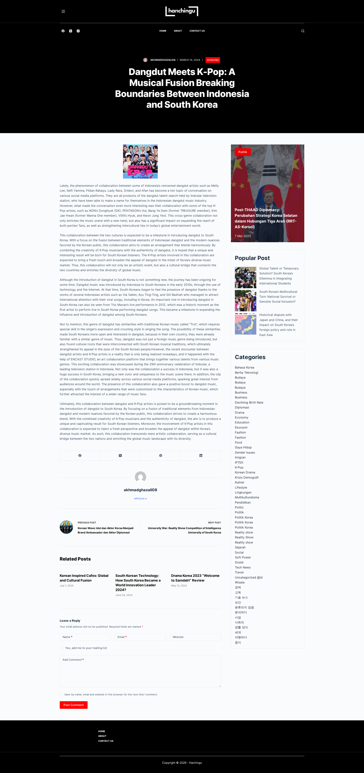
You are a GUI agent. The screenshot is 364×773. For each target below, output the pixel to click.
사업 (238, 617)
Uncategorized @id (249, 577)
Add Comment (73, 659)
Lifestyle (241, 487)
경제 (238, 587)
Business (241, 392)
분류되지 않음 (244, 607)
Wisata (240, 582)
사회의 (239, 622)
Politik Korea (244, 517)
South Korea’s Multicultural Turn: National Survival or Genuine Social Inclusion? (278, 297)
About (178, 30)
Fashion (240, 432)
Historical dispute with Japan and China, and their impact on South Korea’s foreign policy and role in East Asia (278, 325)
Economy (241, 417)
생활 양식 (241, 627)
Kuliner (239, 482)
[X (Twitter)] (70, 31)
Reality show (244, 532)
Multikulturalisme (247, 497)
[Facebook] (63, 31)
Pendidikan (243, 502)
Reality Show (244, 537)
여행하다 (241, 637)
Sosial (239, 562)
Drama (239, 412)
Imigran (240, 457)
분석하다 (241, 612)
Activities (213, 60)
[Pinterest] (160, 456)
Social (239, 552)
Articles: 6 (140, 498)
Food (238, 442)
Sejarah (240, 547)
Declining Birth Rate (249, 402)
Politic (239, 507)
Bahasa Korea (244, 367)
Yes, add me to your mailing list (85, 648)
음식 (238, 642)
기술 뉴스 (241, 597)
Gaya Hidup (243, 447)
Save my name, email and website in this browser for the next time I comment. (111, 694)
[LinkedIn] (201, 456)
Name (67, 637)
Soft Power (243, 557)
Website (178, 637)
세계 (238, 632)
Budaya (240, 377)
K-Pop (239, 467)
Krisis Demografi (247, 477)
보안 (238, 602)
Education (242, 422)
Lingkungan (243, 492)
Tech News (243, 567)
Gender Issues (245, 452)
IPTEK (239, 462)
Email (122, 637)
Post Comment (74, 705)
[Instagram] (78, 31)
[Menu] (63, 11)
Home (162, 30)
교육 (238, 592)
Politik (239, 512)
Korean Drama (245, 472)
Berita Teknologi (246, 372)
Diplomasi (242, 407)
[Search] (302, 31)
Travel (239, 572)
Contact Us (197, 30)
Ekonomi (241, 427)
